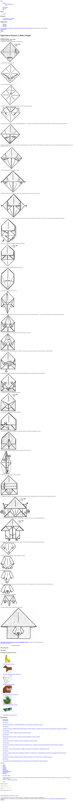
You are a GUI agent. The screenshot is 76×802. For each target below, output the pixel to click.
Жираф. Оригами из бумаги (8, 664)
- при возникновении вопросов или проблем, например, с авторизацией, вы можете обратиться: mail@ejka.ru (22, 797)
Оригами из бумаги (4, 39)
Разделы (4, 8)
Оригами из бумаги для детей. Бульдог (11, 694)
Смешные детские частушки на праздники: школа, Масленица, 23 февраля (52, 728)
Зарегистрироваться (4, 795)
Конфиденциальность (7, 771)
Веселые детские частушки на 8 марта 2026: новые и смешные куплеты (17, 744)
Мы (3, 9)
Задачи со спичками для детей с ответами (22, 732)
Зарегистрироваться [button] (9, 4)
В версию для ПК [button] (6, 775)
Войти (4, 764)
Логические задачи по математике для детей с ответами (28, 736)
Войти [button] (4, 781)
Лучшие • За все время (7, 19)
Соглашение (5, 770)
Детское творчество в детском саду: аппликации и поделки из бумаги (52, 752)
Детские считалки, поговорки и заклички (34, 724)
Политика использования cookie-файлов (57, 798)
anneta (7, 734)
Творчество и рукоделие (13, 28)
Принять (2, 799)
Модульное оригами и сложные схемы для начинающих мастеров (14, 642)
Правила (4, 25)
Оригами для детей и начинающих (25, 28)
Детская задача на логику (8, 732)
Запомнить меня (5, 790)
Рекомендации (6, 772)
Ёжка (1, 0)
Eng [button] (6, 5)
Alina (7, 722)
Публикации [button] (5, 720)
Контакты (5, 26)
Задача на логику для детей (8, 740)
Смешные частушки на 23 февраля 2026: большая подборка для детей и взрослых (19, 728)
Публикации (5, 7)
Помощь (4, 24)
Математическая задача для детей (9, 736)
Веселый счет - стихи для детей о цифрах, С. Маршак (14, 748)
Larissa (7, 742)
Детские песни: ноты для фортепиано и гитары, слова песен (35, 760)
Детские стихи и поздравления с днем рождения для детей (37, 748)
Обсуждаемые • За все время (8, 18)
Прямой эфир (3, 717)
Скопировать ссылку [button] (16, 645)
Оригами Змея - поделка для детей (10, 714)
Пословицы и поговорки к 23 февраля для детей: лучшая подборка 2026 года (18, 756)
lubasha (7, 730)
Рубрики (4, 767)
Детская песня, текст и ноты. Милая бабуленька (12, 760)
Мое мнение (3, 650)
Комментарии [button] (5, 719)
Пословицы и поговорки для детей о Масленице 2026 (14, 724)
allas (7, 738)
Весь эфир (2, 762)
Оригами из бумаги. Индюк (8, 684)
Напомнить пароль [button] (14, 795)
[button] (4, 2)
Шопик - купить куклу (12, 779)
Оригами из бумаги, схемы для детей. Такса (12, 674)
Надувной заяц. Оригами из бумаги (10, 704)
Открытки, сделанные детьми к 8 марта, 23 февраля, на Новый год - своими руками (20, 752)
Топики (4, 13)
